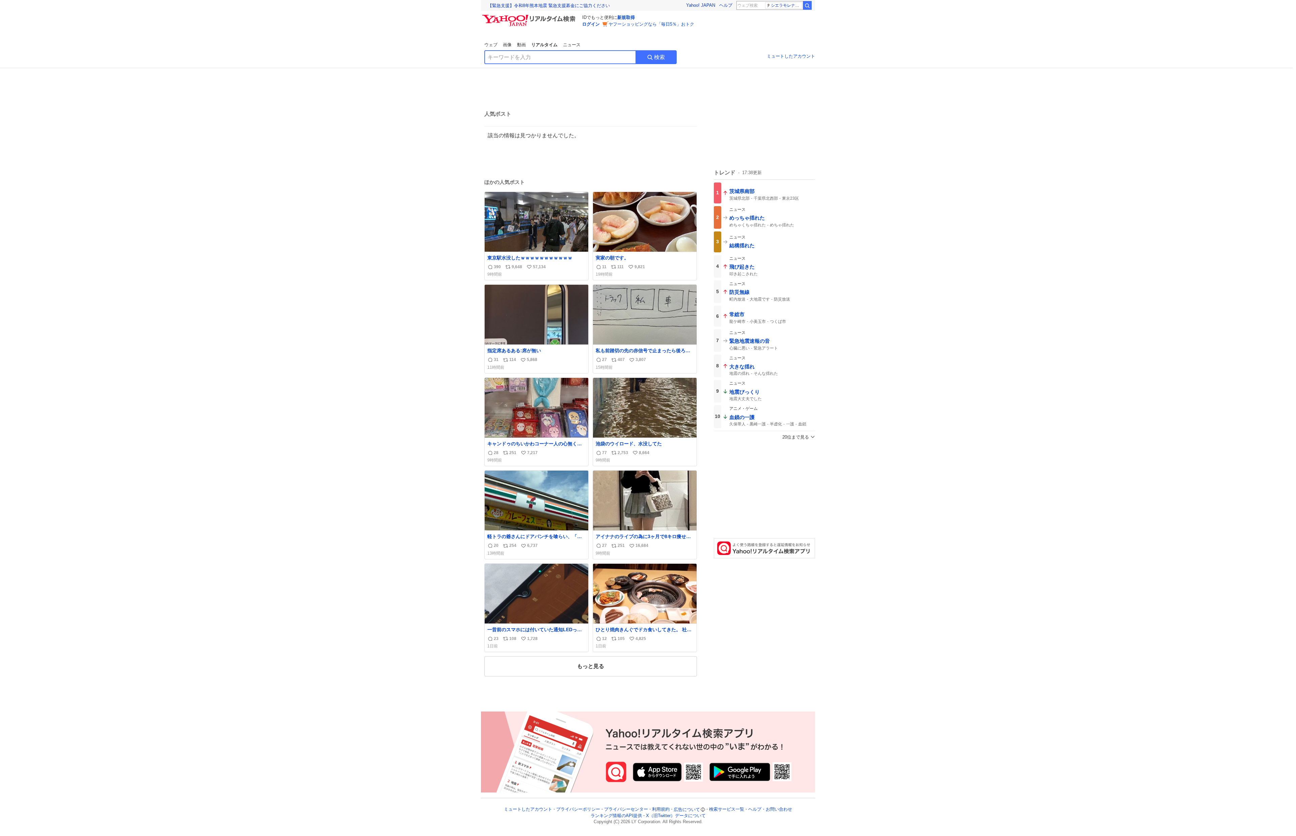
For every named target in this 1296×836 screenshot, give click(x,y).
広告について (687, 809)
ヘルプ (725, 5)
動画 (521, 44)
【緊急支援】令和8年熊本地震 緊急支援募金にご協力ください (549, 5)
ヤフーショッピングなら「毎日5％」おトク (651, 24)
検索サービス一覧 (726, 809)
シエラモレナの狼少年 (786, 5)
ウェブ (490, 44)
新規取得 (626, 17)
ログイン (591, 24)
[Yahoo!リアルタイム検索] (530, 16)
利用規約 (661, 809)
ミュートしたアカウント (791, 56)
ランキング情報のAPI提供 (616, 815)
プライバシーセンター (626, 809)
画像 (507, 44)
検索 (659, 57)
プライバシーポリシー (578, 809)
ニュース (571, 44)
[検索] (807, 5)
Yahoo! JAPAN (700, 5)
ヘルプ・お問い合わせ (770, 809)
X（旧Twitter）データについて (676, 815)
